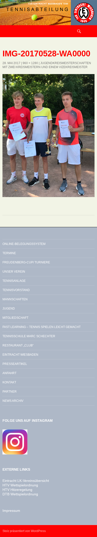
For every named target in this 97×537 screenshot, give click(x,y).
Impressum (11, 511)
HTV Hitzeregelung (17, 490)
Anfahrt (9, 373)
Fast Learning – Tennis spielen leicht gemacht (41, 327)
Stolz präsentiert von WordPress (24, 531)
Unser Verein (13, 271)
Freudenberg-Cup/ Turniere (26, 262)
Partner (9, 391)
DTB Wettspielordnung (20, 494)
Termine (9, 253)
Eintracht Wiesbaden (20, 354)
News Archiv (12, 401)
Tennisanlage (14, 281)
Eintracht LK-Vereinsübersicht (25, 481)
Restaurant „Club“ (18, 345)
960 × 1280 (30, 63)
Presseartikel (14, 364)
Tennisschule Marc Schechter (28, 336)
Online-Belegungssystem (24, 244)
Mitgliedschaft (15, 318)
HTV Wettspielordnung (20, 485)
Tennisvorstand (16, 290)
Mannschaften (15, 299)
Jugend (8, 308)
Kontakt (9, 382)
